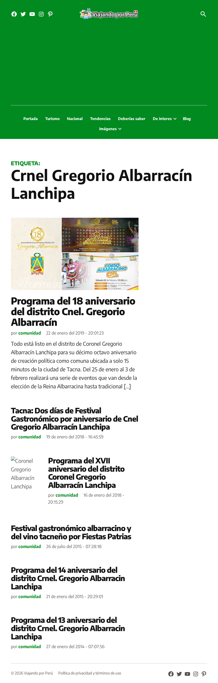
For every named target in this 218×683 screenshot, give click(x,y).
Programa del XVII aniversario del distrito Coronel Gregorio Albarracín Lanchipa (86, 472)
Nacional (75, 118)
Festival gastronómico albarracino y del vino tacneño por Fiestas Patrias (71, 532)
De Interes (162, 118)
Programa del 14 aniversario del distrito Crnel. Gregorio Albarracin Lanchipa (68, 578)
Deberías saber (131, 118)
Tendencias (100, 118)
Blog (187, 118)
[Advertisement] (109, 65)
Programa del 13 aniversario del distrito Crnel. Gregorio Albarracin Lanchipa (68, 628)
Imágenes (108, 128)
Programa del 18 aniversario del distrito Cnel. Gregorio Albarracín (73, 311)
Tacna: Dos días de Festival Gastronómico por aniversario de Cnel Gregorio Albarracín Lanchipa (74, 418)
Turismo (52, 118)
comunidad (29, 333)
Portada (30, 118)
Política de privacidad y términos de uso (89, 673)
